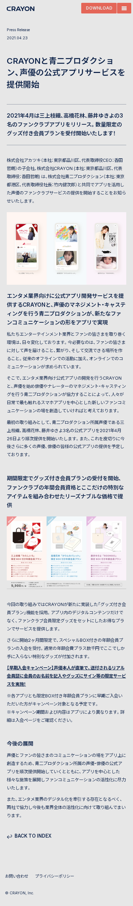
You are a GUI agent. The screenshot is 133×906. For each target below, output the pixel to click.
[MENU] (124, 8)
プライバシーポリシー (54, 876)
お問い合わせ (16, 876)
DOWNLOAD (99, 8)
